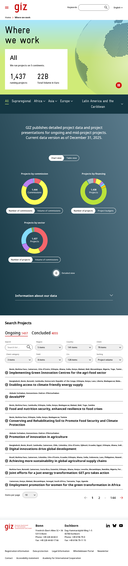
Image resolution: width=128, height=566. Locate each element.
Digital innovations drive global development (42, 449)
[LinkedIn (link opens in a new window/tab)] (108, 526)
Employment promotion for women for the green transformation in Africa (64, 485)
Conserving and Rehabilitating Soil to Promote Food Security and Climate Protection (63, 423)
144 (113, 498)
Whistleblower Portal (83, 551)
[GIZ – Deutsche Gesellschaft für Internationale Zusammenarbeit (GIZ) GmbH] (21, 8)
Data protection (40, 551)
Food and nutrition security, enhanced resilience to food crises (55, 409)
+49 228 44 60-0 (50, 537)
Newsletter (102, 551)
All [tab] (7, 101)
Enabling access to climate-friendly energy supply (46, 385)
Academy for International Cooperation (62, 558)
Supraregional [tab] (21, 101)
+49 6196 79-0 (78, 537)
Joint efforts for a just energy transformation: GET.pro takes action (59, 473)
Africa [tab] (38, 101)
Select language (118, 7)
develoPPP (17, 397)
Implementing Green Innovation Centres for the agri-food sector (57, 372)
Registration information (17, 551)
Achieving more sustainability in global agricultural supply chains (58, 461)
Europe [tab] (65, 101)
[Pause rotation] (119, 85)
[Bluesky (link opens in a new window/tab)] (114, 526)
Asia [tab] (51, 101)
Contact (9, 558)
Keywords (72, 7)
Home (8, 17)
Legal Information (61, 551)
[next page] (121, 498)
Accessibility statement (27, 558)
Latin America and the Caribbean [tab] (98, 104)
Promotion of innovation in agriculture (38, 437)
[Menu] (6, 7)
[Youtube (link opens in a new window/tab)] (121, 526)
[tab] (16, 333)
